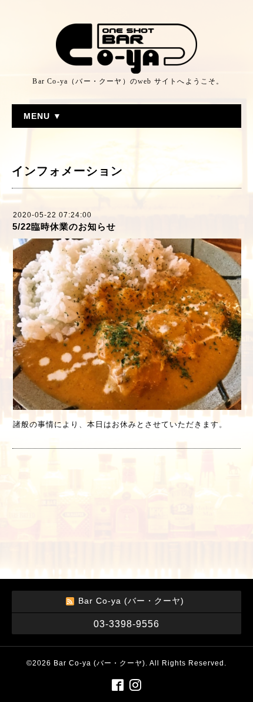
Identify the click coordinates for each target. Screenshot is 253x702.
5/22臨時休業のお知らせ (64, 226)
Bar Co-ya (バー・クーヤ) (99, 663)
